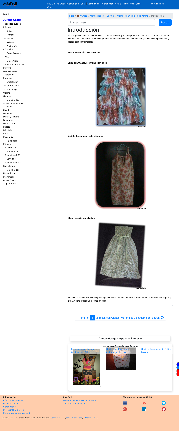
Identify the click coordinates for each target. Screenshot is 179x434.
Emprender (12, 82)
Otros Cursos (9, 180)
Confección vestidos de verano (132, 15)
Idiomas (7, 27)
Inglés (9, 31)
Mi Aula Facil (157, 3)
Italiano (10, 42)
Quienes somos (10, 403)
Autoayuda (8, 74)
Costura (110, 15)
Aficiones (7, 106)
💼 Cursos (82, 15)
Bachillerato (9, 166)
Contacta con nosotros (74, 403)
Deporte (7, 113)
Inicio (6, 14)
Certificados (9, 406)
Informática (9, 49)
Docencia (8, 120)
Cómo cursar (93, 3)
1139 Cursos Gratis (56, 3)
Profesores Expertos (13, 410)
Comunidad (73, 3)
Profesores (128, 3)
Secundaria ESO (11, 147)
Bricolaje (7, 130)
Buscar (165, 22)
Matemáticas (13, 100)
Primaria (7, 144)
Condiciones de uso (58, 418)
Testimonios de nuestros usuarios (79, 400)
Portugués (12, 46)
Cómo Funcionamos (13, 400)
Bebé (5, 133)
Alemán (10, 38)
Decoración (9, 123)
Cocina (6, 92)
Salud (6, 110)
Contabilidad (13, 85)
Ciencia (7, 96)
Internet (7, 68)
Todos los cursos (12, 23)
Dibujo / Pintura (11, 116)
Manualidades (10, 71)
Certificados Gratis (111, 3)
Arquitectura (9, 183)
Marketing (12, 89)
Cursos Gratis (12, 19)
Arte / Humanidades (13, 103)
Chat (83, 3)
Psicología (8, 137)
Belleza (6, 126)
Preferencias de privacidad (16, 413)
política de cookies (90, 418)
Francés (10, 34)
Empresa (7, 78)
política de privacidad (74, 418)
